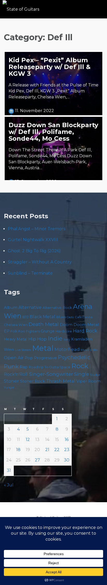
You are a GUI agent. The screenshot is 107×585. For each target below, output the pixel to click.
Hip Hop (37, 339)
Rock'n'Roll (16, 374)
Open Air (14, 357)
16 (67, 439)
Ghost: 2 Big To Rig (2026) (34, 250)
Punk (11, 366)
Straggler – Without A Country (40, 262)
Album (10, 307)
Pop (29, 357)
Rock (79, 366)
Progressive (45, 358)
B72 (25, 317)
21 (47, 449)
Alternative (30, 307)
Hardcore (64, 331)
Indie (55, 338)
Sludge (95, 375)
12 (28, 439)
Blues (61, 317)
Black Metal (42, 316)
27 (37, 460)
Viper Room (88, 381)
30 (66, 460)
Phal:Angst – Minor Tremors (36, 228)
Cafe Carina (83, 317)
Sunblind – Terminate (30, 273)
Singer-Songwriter (51, 374)
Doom (66, 324)
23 (66, 449)
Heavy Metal (15, 339)
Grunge (48, 331)
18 (18, 449)
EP (6, 331)
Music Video (89, 350)
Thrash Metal (60, 381)
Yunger (9, 387)
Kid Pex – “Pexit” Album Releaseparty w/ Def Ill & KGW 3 (50, 66)
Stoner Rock (32, 381)
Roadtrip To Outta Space (49, 367)
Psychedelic (74, 357)
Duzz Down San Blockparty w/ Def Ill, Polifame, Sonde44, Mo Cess (53, 131)
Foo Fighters (29, 331)
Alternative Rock (57, 307)
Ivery (67, 339)
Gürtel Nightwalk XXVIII (33, 239)
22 (56, 449)
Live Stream (23, 350)
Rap (24, 366)
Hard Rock (85, 331)
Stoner (11, 381)
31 (9, 470)
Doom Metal (86, 324)
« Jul (9, 484)
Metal (43, 348)
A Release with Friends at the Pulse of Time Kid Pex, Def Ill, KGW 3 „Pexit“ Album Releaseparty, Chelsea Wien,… (53, 91)
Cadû (70, 317)
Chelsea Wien (16, 325)
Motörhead (67, 349)
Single (81, 374)
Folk (13, 331)
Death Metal (44, 324)
